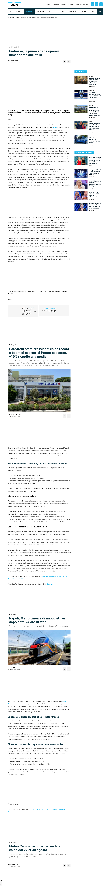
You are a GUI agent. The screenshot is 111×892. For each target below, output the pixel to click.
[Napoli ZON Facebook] (92, 4)
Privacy (1, 883)
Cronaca (18, 11)
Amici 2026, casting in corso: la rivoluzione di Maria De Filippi (95, 183)
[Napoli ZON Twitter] (101, 4)
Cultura (83, 11)
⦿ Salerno (56, 4)
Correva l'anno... (20, 17)
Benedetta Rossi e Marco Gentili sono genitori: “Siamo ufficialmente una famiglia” (94, 126)
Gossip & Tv (72, 11)
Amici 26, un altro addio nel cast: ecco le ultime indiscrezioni (95, 194)
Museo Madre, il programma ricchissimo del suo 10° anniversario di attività (29, 311)
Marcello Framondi (14, 415)
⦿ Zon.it (48, 4)
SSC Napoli (40, 11)
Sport (62, 11)
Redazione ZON (13, 60)
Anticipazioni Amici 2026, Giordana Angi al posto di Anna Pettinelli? (95, 172)
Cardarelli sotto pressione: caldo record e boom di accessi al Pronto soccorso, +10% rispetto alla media (94, 111)
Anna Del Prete (13, 668)
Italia (55, 127)
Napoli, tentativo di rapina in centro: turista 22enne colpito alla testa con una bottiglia (95, 81)
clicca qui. (50, 584)
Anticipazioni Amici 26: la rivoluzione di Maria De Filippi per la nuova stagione (95, 206)
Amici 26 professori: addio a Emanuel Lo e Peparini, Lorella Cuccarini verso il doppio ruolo (95, 160)
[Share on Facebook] (69, 61)
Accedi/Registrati (82, 4)
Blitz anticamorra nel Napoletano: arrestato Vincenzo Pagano (95, 140)
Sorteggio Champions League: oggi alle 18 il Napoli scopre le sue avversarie (95, 96)
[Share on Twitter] (64, 61)
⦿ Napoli (63, 4)
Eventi (93, 11)
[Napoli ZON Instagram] (97, 4)
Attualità (29, 11)
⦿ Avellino (71, 4)
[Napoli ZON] (14, 4)
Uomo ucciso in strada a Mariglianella (48, 311)
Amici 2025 (52, 11)
